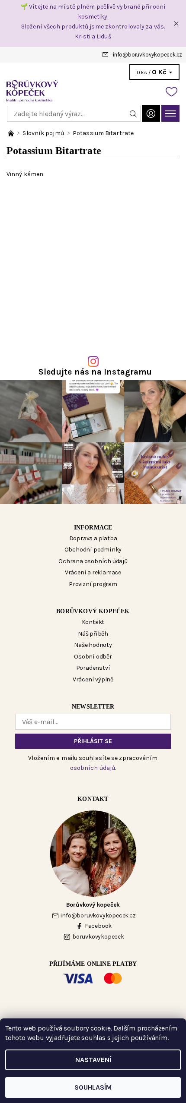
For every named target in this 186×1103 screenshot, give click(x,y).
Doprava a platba (93, 538)
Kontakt (93, 622)
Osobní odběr (93, 656)
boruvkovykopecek (98, 936)
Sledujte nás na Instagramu (95, 372)
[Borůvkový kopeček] (93, 91)
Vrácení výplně (93, 679)
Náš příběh (93, 633)
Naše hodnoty (93, 645)
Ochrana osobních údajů (93, 561)
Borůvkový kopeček (92, 611)
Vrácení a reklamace (93, 572)
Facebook (98, 926)
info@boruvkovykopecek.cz (147, 54)
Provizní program (93, 584)
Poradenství (93, 667)
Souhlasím (93, 1087)
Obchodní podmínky (93, 549)
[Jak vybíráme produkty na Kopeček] (11, 133)
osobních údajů (92, 768)
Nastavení (93, 1060)
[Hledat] (133, 114)
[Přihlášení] (151, 113)
